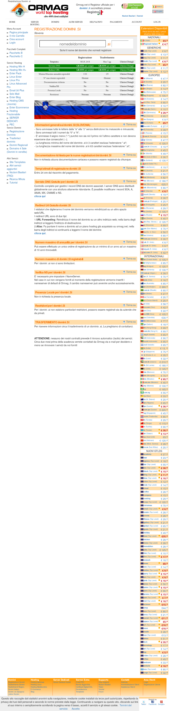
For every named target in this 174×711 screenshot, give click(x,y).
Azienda (124, 682)
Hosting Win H (17, 66)
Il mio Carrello (17, 35)
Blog (32, 692)
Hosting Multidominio (39, 687)
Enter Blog (15, 97)
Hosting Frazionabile (13, 112)
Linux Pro (15, 80)
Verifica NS (54, 86)
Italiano (159, 6)
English (159, 11)
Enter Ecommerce (19, 107)
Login (146, 682)
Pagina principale (19, 32)
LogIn (13, 42)
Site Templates (17, 162)
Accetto (76, 708)
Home (12, 22)
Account (137, 22)
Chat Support (104, 682)
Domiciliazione (81, 689)
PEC (12, 124)
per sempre (85, 66)
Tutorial (14, 182)
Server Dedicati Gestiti (62, 682)
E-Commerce (36, 689)
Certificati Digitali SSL (84, 687)
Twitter (143, 704)
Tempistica (54, 62)
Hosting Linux (36, 684)
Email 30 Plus (17, 90)
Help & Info (96, 22)
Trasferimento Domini (16, 684)
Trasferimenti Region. (16, 687)
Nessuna (85, 94)
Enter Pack (15, 73)
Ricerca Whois (17, 179)
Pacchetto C (16, 56)
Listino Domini (13, 694)
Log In (157, 22)
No (85, 82)
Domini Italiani (13, 689)
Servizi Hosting (34, 23)
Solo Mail (14, 93)
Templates (80, 692)
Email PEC (80, 682)
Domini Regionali (19, 145)
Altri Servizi (76, 22)
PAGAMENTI (116, 22)
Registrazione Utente (152, 684)
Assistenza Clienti (128, 687)
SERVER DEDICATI (13, 119)
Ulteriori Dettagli (127, 62)
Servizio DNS (54, 66)
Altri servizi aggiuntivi (14, 167)
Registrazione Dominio (15, 133)
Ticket (101, 687)
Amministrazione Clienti (130, 684)
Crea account (17, 39)
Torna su (131, 124)
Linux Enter (16, 76)
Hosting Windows (37, 682)
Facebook (152, 704)
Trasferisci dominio (14, 139)
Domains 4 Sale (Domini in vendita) (17, 150)
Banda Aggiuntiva (83, 684)
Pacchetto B (16, 52)
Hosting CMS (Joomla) (15, 102)
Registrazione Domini (16, 682)
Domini (55, 22)
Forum (101, 692)
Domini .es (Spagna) (16, 692)
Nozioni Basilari (104, 684)
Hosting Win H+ (18, 70)
